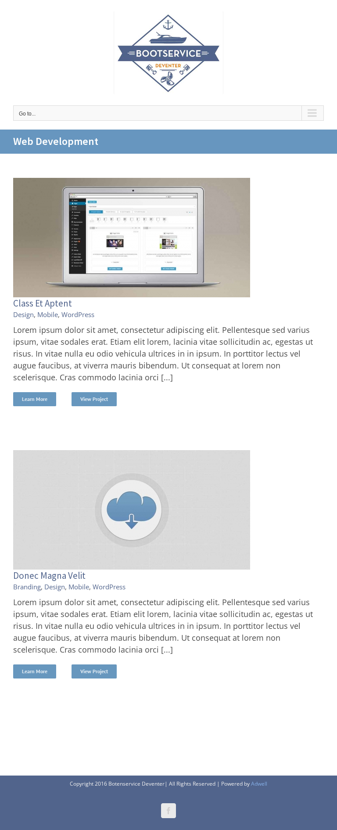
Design (23, 314)
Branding (27, 586)
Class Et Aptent (42, 303)
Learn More (34, 399)
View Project (94, 399)
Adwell (259, 783)
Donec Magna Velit (49, 575)
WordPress (77, 314)
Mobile (47, 314)
